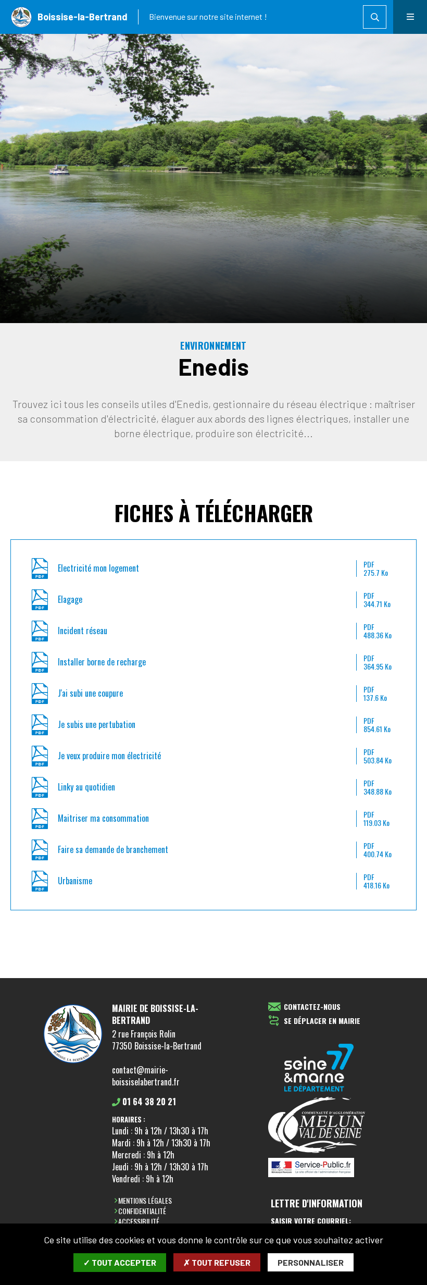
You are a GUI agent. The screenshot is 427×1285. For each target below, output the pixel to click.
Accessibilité (138, 1221)
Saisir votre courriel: (311, 1221)
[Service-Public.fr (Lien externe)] (319, 1168)
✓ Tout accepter (119, 1262)
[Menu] (410, 17)
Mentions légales (145, 1200)
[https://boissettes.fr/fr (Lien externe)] (319, 1068)
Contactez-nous (312, 1007)
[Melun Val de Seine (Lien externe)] (319, 1126)
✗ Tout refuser (216, 1262)
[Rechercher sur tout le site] (374, 17)
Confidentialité (142, 1210)
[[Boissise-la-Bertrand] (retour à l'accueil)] (73, 1063)
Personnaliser (311, 1262)
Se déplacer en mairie (322, 1021)
